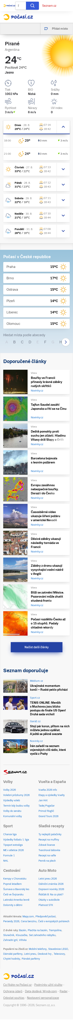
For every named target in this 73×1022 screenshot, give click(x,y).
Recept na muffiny (49, 839)
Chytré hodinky (11, 958)
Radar (64, 991)
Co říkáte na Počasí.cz (17, 984)
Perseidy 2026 (11, 921)
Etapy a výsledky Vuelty (52, 795)
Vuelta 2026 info (48, 789)
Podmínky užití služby (48, 984)
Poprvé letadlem (12, 884)
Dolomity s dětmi (12, 905)
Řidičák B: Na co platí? (51, 894)
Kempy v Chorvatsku (14, 878)
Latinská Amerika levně (16, 899)
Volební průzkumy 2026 (16, 795)
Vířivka (23, 940)
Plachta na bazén (37, 930)
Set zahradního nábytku (42, 935)
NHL (5, 860)
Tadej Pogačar (47, 805)
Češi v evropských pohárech (53, 921)
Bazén (22, 930)
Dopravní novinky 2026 (51, 889)
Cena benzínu (28, 921)
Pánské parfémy (31, 958)
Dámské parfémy (13, 953)
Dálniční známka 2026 (51, 884)
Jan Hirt (43, 800)
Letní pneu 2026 (48, 878)
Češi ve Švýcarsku (13, 894)
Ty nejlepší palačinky (50, 834)
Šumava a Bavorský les (16, 889)
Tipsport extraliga (13, 845)
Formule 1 (9, 855)
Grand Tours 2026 (48, 816)
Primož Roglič (46, 811)
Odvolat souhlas (13, 997)
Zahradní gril (10, 940)
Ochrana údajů (12, 991)
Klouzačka (21, 935)
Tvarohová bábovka (49, 850)
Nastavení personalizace (43, 997)
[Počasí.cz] (18, 17)
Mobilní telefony (38, 949)
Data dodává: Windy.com (41, 991)
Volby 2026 (9, 789)
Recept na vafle (47, 855)
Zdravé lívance (47, 845)
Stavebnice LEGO (58, 949)
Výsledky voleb (11, 800)
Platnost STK (46, 905)
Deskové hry (45, 953)
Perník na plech (47, 860)
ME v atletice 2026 (13, 850)
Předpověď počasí (45, 916)
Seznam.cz (49, 5)
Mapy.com (28, 916)
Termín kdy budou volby (16, 805)
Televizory (59, 953)
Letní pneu (30, 953)
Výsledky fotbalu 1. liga (16, 839)
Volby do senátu (12, 811)
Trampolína (55, 930)
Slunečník (8, 935)
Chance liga (10, 834)
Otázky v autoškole (49, 899)
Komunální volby (12, 816)
